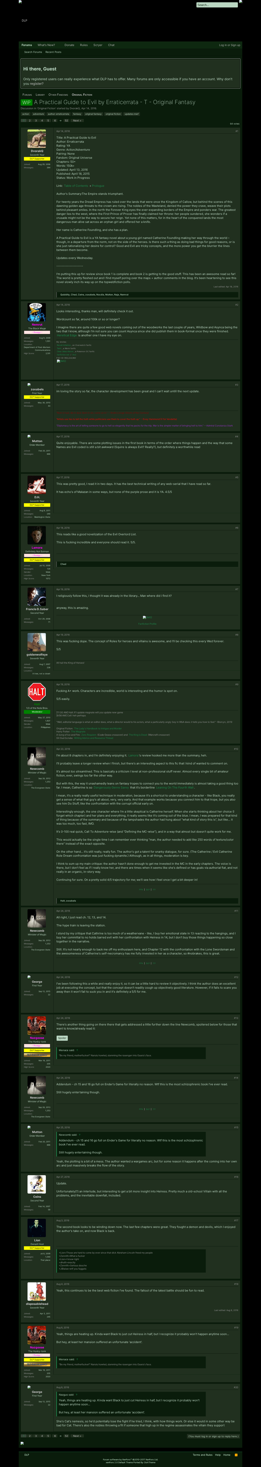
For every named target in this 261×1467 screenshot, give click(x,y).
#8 (236, 634)
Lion (37, 1240)
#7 (236, 589)
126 (48, 569)
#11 (236, 910)
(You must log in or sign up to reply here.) (213, 1436)
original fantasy (93, 113)
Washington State (42, 517)
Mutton (109, 294)
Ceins (81, 294)
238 (48, 667)
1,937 (47, 721)
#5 (236, 477)
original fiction (113, 113)
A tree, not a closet (41, 673)
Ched (74, 294)
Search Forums (33, 51)
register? (37, 84)
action (25, 113)
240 (48, 514)
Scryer (97, 45)
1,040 (47, 1257)
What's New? (46, 45)
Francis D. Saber (37, 609)
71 (49, 622)
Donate (69, 45)
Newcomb (37, 769)
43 (49, 406)
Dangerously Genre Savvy (111, 787)
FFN (141, 889)
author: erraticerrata (58, 113)
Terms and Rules (202, 1454)
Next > (77, 120)
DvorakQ (75, 108)
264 (48, 167)
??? (154, 889)
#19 (236, 1327)
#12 (236, 977)
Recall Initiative (64, 345)
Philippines (45, 727)
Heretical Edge (67, 335)
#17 (236, 1220)
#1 (237, 131)
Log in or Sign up (229, 45)
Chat (111, 45)
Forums (27, 45)
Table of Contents (76, 186)
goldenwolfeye (37, 654)
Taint (59, 348)
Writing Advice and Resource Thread (93, 738)
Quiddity (65, 294)
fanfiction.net (63, 354)
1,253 (47, 781)
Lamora (133, 755)
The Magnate (78, 731)
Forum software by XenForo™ (130, 1459)
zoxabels (90, 294)
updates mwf (132, 113)
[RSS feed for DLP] (236, 1455)
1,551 (47, 341)
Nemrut (124, 294)
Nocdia (100, 294)
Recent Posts (53, 51)
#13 (236, 1018)
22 (49, 994)
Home (226, 1454)
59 (49, 1209)
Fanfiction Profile (147, 623)
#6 (236, 527)
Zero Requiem (88, 734)
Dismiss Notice (237, 62)
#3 (236, 384)
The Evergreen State (40, 788)
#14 (236, 1077)
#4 (236, 436)
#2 (236, 304)
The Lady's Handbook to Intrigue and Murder (98, 728)
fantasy (77, 113)
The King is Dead (138, 734)
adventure (38, 113)
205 (48, 1064)
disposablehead (37, 1304)
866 (48, 454)
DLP (148, 889)
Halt (62, 900)
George (37, 981)
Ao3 (74, 354)
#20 (236, 1387)
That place (45, 1260)
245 (48, 1317)
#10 (236, 748)
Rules (84, 45)
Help (218, 1454)
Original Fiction (46, 108)
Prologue (98, 186)
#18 (236, 1284)
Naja (116, 294)
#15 (236, 1127)
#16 (236, 1176)
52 (66, 120)
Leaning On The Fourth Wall (175, 787)
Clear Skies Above (65, 351)
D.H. (37, 497)
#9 (236, 684)
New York (45, 575)
